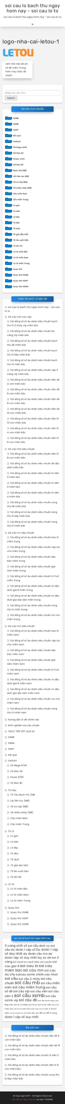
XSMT (16, 130)
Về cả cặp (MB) (20, 182)
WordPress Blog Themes (24, 1099)
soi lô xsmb (15, 1013)
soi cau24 (46, 961)
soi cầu (11, 978)
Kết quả (17, 136)
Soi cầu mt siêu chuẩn (21, 532)
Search (11, 98)
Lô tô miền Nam (20, 257)
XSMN (16, 124)
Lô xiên (16, 211)
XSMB (16, 118)
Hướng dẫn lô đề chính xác (23, 719)
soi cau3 (18, 961)
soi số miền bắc (28, 1013)
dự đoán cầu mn (35, 954)
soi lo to (33, 1004)
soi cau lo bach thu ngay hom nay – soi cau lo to (32, 8)
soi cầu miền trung (28, 987)
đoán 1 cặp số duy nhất (21, 1017)
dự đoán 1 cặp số (23, 950)
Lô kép (16, 217)
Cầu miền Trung (20, 199)
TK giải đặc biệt (20, 234)
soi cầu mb (27, 983)
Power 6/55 (19, 159)
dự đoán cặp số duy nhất (28, 956)
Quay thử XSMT (20, 281)
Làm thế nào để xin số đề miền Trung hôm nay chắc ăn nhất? (17, 69)
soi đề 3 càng (50, 1013)
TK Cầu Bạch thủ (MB (22, 794)
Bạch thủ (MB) (20, 170)
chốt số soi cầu (27, 946)
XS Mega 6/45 (20, 147)
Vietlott (17, 141)
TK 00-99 (18, 246)
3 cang (10, 946)
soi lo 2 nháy (21, 1004)
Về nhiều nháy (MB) (22, 188)
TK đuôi (16, 228)
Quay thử (17, 269)
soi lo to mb (44, 1004)
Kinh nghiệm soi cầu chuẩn (24, 725)
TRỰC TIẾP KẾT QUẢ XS (21, 731)
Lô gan (16, 205)
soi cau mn (33, 970)
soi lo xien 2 (44, 1009)
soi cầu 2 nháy (29, 979)
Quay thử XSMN (20, 286)
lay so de (44, 958)
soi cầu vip (21, 991)
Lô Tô (11, 884)
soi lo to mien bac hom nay (26, 1009)
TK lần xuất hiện (21, 240)
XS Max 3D (18, 165)
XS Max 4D (18, 153)
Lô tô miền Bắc (20, 252)
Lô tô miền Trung (21, 263)
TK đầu (16, 223)
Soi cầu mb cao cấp (19, 316)
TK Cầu (12, 790)
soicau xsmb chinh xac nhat (37, 974)
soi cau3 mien (32, 961)
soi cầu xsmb (29, 995)
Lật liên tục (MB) (21, 176)
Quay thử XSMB (20, 275)
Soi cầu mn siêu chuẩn (21, 626)
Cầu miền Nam (20, 194)
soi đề (39, 1013)
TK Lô (11, 831)
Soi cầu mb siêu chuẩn (21, 449)
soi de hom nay (46, 1000)
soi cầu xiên (38, 991)
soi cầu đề (28, 1000)
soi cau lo (29, 965)
